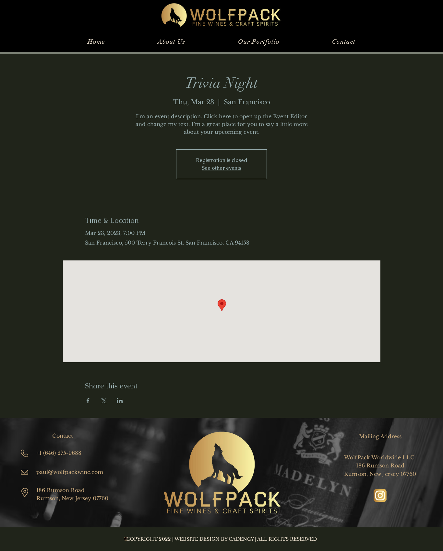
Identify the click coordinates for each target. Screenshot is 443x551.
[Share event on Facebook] (88, 400)
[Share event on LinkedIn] (120, 400)
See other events (221, 168)
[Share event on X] (104, 400)
